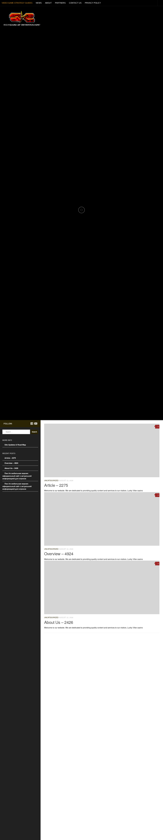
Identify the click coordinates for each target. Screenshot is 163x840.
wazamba (76, 695)
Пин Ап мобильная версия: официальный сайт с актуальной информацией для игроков (17, 476)
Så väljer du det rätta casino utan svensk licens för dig (103, 727)
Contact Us (75, 3)
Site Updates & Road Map (15, 444)
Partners (60, 3)
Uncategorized (51, 480)
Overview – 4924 (58, 553)
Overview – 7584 (81, 756)
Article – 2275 (56, 485)
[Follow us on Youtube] (35, 423)
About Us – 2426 (58, 622)
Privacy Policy (93, 3)
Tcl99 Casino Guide (83, 785)
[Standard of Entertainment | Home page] (22, 18)
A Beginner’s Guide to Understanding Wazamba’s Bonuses (105, 699)
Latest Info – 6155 (82, 814)
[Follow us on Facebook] (31, 423)
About (48, 3)
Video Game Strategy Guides (17, 3)
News (39, 3)
